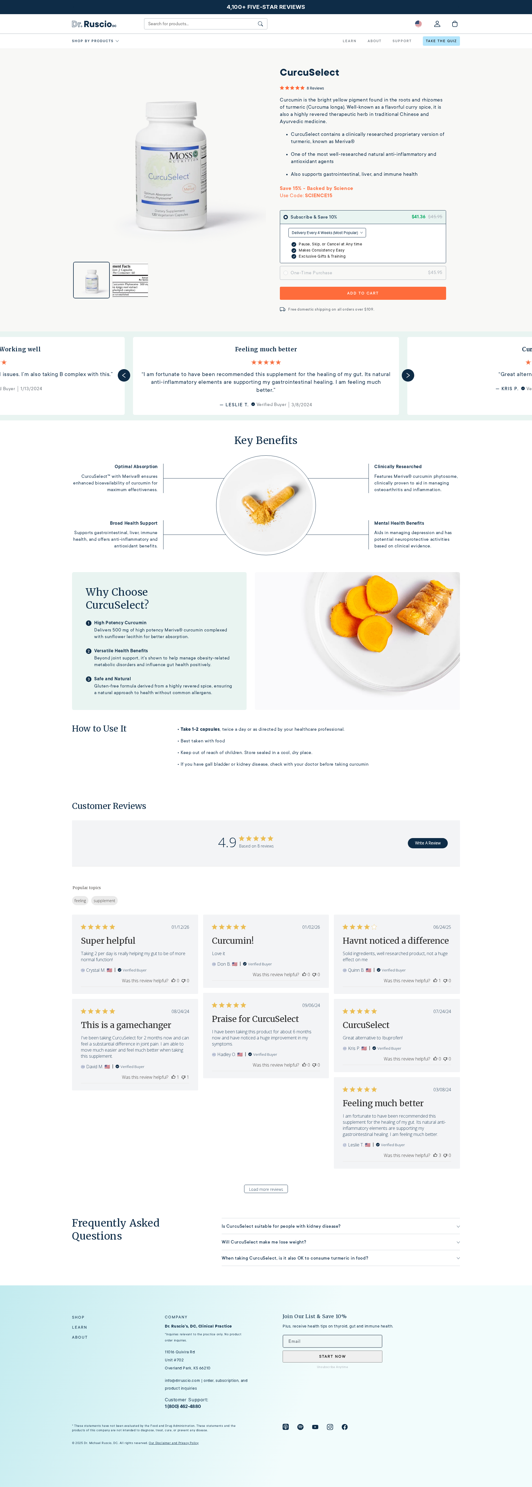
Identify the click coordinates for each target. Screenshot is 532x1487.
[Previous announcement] (74, 7)
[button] (96, 41)
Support (402, 41)
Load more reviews (266, 1189)
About (80, 1337)
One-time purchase (311, 272)
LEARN (350, 41)
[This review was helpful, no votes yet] (173, 981)
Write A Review (428, 843)
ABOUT (375, 41)
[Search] (260, 24)
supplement (104, 900)
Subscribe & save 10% (314, 217)
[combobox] (327, 232)
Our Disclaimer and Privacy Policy (174, 1443)
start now (332, 1356)
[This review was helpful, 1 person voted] (435, 981)
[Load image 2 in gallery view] (130, 280)
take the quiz (441, 41)
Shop (78, 1317)
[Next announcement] (458, 7)
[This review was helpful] (435, 1155)
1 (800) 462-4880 (183, 1406)
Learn (79, 1327)
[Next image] (217, 158)
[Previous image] (120, 158)
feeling (80, 900)
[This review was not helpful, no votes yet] (183, 981)
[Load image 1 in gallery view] (91, 280)
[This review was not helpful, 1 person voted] (183, 1077)
